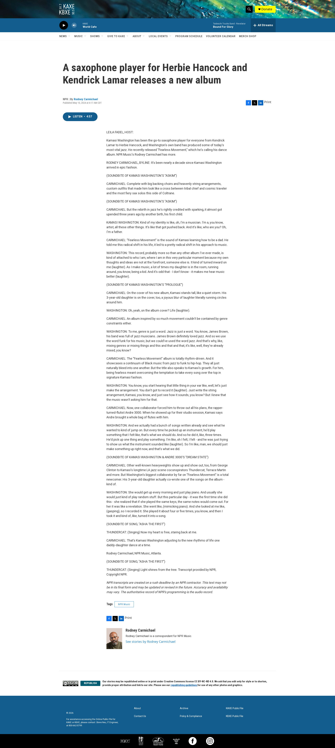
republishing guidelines (184, 685)
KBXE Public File (234, 716)
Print (267, 102)
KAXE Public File (234, 708)
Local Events (158, 36)
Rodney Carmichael (86, 99)
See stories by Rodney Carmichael (151, 641)
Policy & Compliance (191, 716)
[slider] (79, 25)
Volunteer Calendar (221, 36)
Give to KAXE (116, 36)
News (63, 36)
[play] (63, 25)
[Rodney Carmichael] (114, 638)
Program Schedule (189, 36)
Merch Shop (247, 36)
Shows (95, 36)
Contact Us (140, 716)
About (137, 36)
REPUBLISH (90, 683)
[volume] (74, 25)
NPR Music (124, 604)
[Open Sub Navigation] (69, 36)
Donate (266, 9)
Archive (184, 708)
